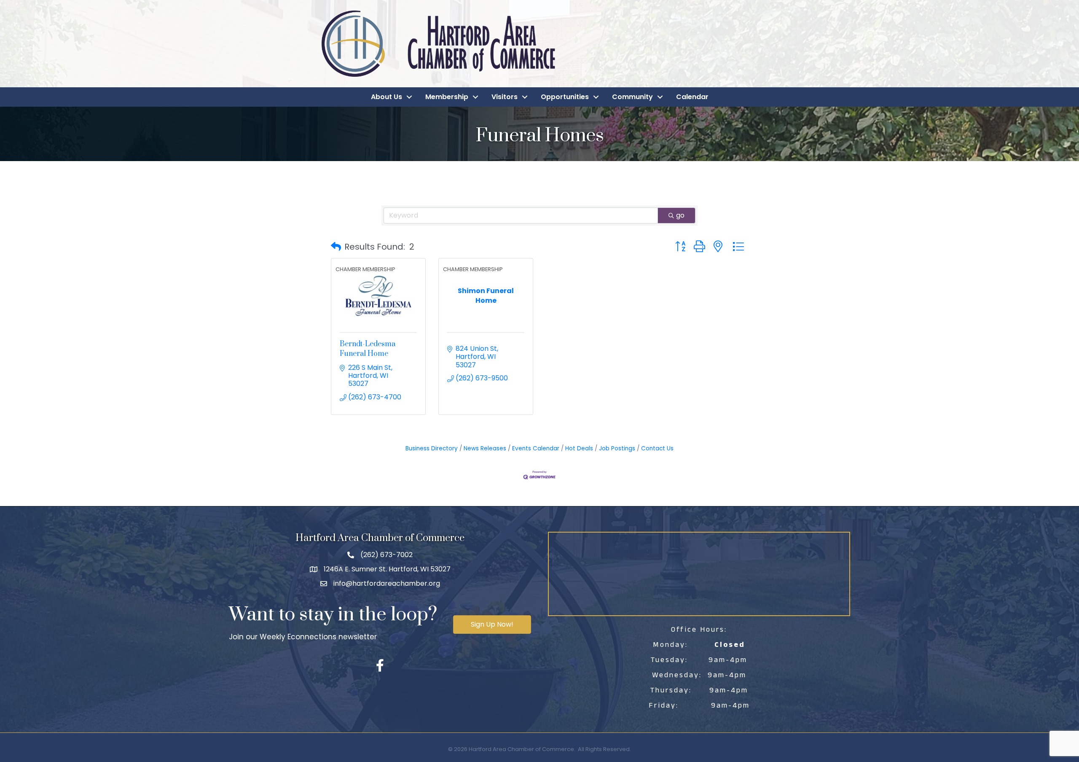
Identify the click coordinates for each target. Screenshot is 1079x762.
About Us (386, 97)
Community (632, 97)
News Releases (485, 448)
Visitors (504, 97)
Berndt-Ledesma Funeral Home (367, 348)
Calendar (692, 97)
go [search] (680, 215)
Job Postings (617, 448)
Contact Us (657, 448)
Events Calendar (535, 448)
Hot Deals (579, 448)
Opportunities (565, 97)
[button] (336, 246)
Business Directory (431, 448)
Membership (446, 97)
